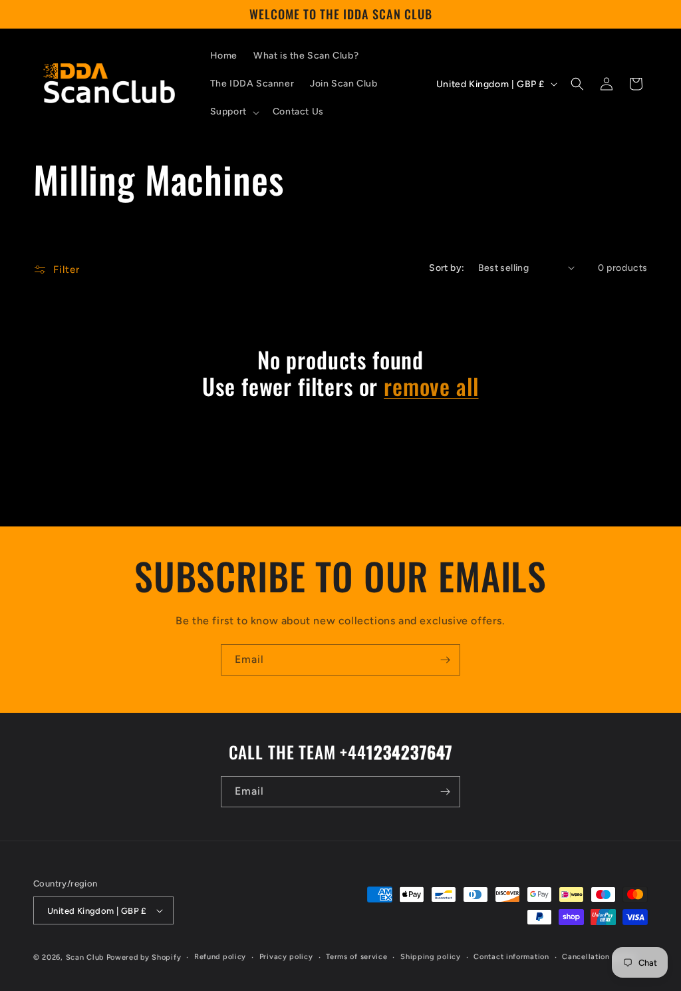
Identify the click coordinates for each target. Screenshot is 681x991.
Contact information (511, 956)
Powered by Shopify (144, 957)
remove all (431, 386)
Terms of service (356, 956)
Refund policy (220, 956)
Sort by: (446, 268)
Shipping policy (430, 956)
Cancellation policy (598, 956)
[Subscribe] (445, 660)
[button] (233, 112)
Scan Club (85, 957)
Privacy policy (286, 956)
